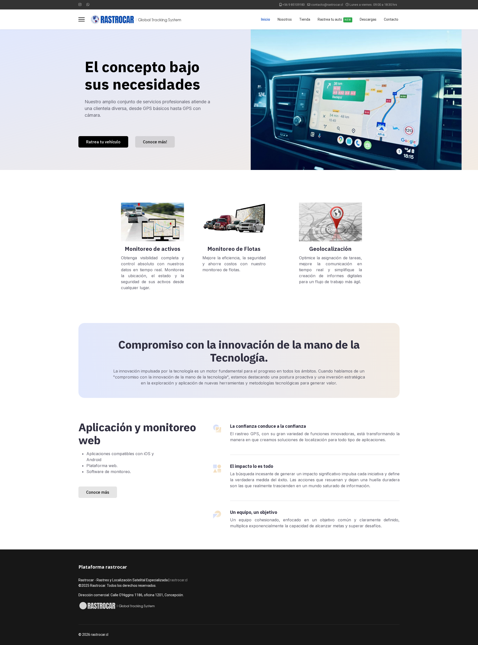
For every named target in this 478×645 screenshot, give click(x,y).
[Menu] (81, 19)
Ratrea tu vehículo (103, 141)
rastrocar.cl (178, 580)
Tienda (304, 19)
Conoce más (97, 492)
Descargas (368, 19)
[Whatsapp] (87, 4)
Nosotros (285, 19)
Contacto (391, 19)
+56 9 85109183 (293, 4)
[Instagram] (79, 4)
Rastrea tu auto (334, 19)
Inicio (265, 19)
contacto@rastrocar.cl (327, 4)
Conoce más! (155, 141)
